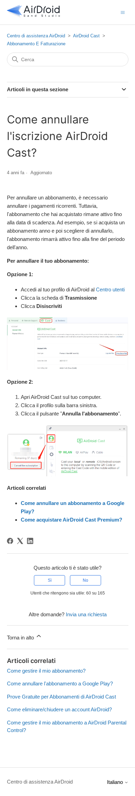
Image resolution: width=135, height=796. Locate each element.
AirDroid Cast (86, 35)
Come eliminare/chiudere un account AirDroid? (59, 709)
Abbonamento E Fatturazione (36, 43)
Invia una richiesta (86, 614)
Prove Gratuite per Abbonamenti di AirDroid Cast (61, 697)
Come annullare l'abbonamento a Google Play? (60, 683)
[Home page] (33, 16)
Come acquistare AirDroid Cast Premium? (71, 520)
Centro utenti (110, 289)
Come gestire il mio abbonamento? (46, 671)
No (85, 580)
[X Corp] (20, 541)
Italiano (115, 782)
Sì (50, 580)
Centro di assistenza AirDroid (36, 35)
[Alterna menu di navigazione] (122, 12)
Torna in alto (21, 637)
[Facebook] (10, 541)
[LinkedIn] (30, 541)
